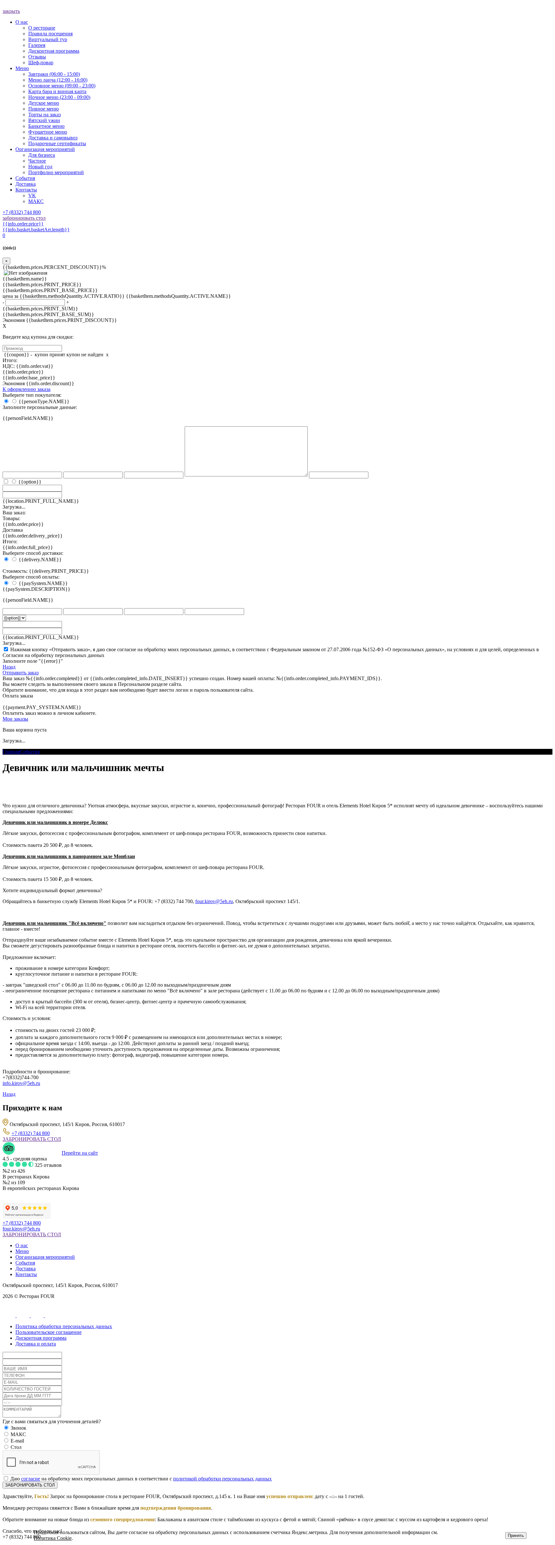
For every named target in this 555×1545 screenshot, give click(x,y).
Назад (9, 667)
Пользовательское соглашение (48, 1332)
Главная (11, 751)
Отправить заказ (21, 672)
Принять (516, 1535)
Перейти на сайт (80, 1153)
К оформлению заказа (26, 389)
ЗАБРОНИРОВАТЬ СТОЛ (32, 1139)
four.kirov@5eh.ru (214, 901)
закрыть (11, 11)
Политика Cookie (53, 1538)
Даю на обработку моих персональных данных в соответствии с (141, 1478)
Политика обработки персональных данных (63, 1326)
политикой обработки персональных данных (222, 1478)
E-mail (17, 1440)
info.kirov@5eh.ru (21, 1083)
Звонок (18, 1428)
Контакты (26, 1274)
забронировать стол (24, 218)
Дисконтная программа (40, 1338)
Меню (22, 1251)
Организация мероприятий (45, 1257)
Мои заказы (15, 719)
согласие (30, 1478)
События (30, 751)
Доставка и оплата (35, 1343)
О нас (21, 1245)
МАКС (18, 1434)
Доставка (25, 1268)
